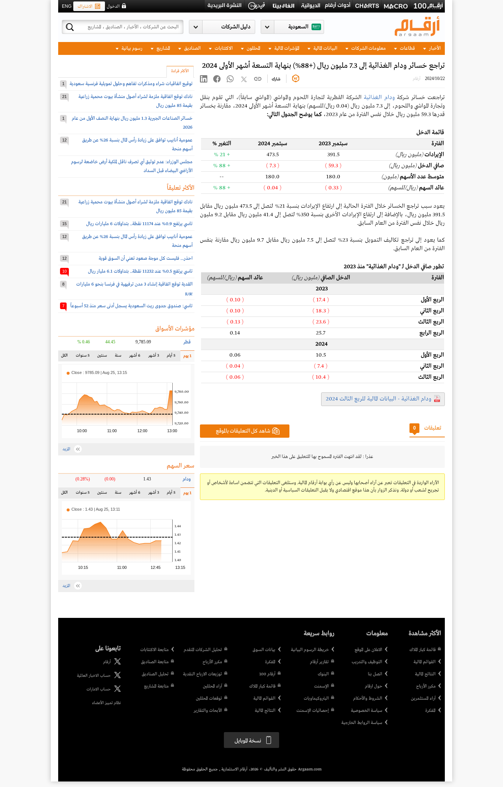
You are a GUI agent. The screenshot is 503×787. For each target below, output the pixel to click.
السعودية (298, 27)
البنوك (323, 674)
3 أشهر (153, 357)
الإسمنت (321, 686)
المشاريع (162, 48)
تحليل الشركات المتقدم (203, 650)
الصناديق (192, 48)
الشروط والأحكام (367, 699)
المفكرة (430, 711)
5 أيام (170, 357)
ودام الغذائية (379, 97)
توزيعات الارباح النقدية (202, 674)
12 (64, 140)
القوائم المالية (425, 662)
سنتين (101, 357)
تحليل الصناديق (155, 674)
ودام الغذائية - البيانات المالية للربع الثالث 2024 (378, 399)
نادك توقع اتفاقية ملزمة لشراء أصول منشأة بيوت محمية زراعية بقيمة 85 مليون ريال (135, 101)
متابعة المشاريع (156, 686)
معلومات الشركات (368, 48)
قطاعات (407, 48)
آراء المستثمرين (423, 699)
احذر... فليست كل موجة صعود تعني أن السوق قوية (146, 258)
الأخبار (434, 48)
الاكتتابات (223, 48)
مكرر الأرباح (426, 686)
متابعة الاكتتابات (154, 650)
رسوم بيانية (131, 48)
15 (64, 223)
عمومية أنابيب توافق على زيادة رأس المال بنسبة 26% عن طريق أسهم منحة (137, 144)
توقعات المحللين (209, 699)
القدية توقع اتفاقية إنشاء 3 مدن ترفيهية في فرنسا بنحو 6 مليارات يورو (134, 288)
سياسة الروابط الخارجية (361, 723)
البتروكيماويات (316, 699)
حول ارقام (373, 686)
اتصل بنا (375, 674)
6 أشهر (135, 357)
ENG (66, 6)
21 (64, 96)
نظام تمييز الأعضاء (106, 703)
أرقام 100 (267, 674)
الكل (66, 357)
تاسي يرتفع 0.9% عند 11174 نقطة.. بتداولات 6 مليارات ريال (139, 224)
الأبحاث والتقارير (208, 711)
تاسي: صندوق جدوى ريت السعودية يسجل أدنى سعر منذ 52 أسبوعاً (131, 306)
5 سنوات (82, 357)
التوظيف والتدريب (367, 662)
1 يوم (185, 357)
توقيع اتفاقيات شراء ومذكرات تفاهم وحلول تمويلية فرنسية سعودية (131, 84)
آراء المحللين (212, 686)
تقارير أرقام (319, 662)
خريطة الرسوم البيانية (310, 650)
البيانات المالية (324, 48)
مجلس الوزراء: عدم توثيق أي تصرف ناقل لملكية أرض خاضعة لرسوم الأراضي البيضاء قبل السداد (132, 166)
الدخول (113, 7)
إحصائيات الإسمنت (312, 711)
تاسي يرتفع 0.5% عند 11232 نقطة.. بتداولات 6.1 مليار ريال (140, 271)
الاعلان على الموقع (368, 650)
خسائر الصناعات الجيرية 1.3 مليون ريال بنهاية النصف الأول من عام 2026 (132, 122)
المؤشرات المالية (286, 48)
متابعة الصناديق (155, 662)
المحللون (253, 48)
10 (64, 271)
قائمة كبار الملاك (422, 650)
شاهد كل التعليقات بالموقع (243, 431)
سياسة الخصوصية (366, 711)
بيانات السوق (264, 650)
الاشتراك (85, 7)
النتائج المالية (425, 674)
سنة (118, 357)
